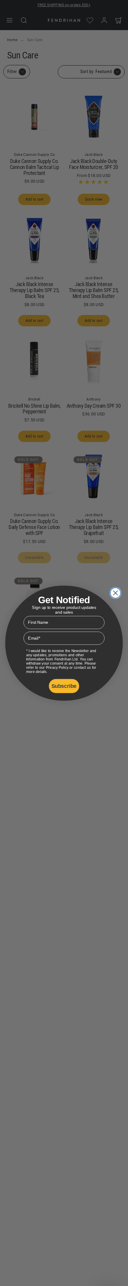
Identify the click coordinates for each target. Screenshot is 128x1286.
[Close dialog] (115, 592)
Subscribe (64, 686)
